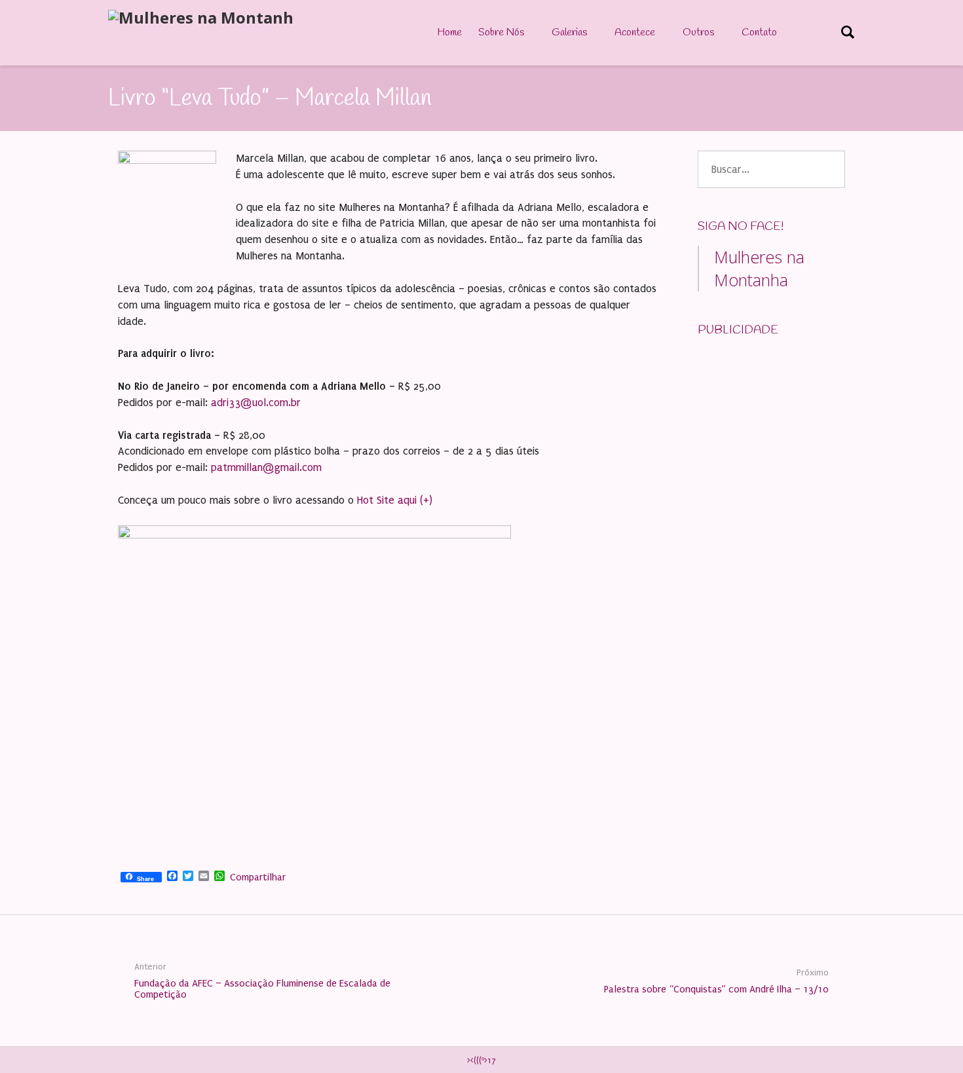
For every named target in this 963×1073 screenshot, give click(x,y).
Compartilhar (258, 877)
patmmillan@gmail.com (266, 467)
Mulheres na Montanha (759, 268)
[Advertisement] (796, 431)
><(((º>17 (481, 1060)
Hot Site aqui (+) (394, 500)
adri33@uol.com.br (256, 402)
